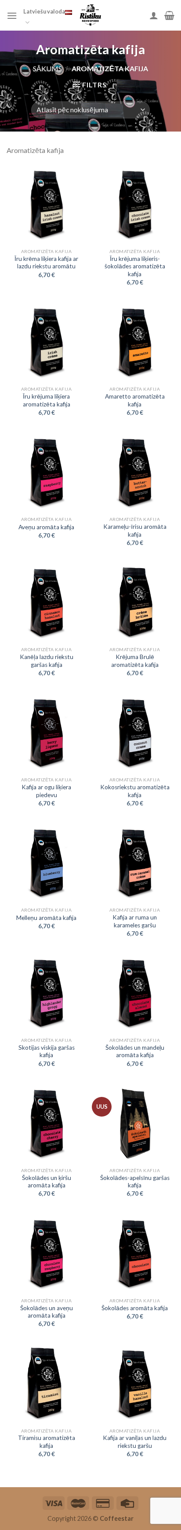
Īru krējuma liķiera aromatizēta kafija (46, 400)
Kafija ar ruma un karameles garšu (134, 921)
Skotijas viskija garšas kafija (46, 1051)
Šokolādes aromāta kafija (134, 1307)
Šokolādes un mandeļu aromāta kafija (134, 1051)
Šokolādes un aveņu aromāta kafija (46, 1311)
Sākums (47, 68)
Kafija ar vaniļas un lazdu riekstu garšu (135, 1441)
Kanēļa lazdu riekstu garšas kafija (46, 660)
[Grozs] (169, 15)
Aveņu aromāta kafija (46, 527)
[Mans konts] (153, 15)
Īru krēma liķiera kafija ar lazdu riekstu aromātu (46, 262)
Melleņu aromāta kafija (46, 917)
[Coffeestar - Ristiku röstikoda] (90, 15)
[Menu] (12, 15)
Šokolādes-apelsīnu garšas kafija (135, 1181)
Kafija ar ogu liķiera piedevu (46, 791)
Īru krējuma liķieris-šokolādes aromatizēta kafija (135, 266)
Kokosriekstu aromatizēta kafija (135, 791)
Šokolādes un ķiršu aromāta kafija (46, 1181)
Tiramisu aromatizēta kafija (46, 1441)
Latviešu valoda (44, 11)
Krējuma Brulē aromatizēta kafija (135, 660)
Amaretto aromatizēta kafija (135, 400)
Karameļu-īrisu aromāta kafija (135, 530)
